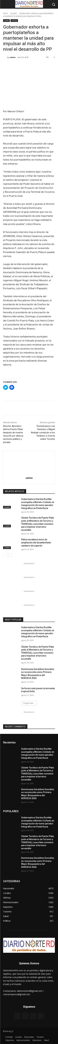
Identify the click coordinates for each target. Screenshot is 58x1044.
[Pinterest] (30, 65)
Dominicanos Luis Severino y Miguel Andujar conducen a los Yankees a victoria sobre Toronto (43, 432)
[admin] (5, 57)
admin (13, 57)
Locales (13, 13)
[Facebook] (16, 65)
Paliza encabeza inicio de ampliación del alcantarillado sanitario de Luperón (36, 542)
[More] (44, 65)
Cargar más (28, 703)
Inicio (5, 13)
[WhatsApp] (37, 65)
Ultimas (14, 20)
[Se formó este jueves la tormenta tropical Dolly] (11, 692)
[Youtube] (40, 1016)
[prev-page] (5, 555)
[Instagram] (25, 1016)
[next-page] (10, 555)
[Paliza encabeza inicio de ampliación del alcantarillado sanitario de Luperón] (11, 543)
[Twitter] (23, 65)
